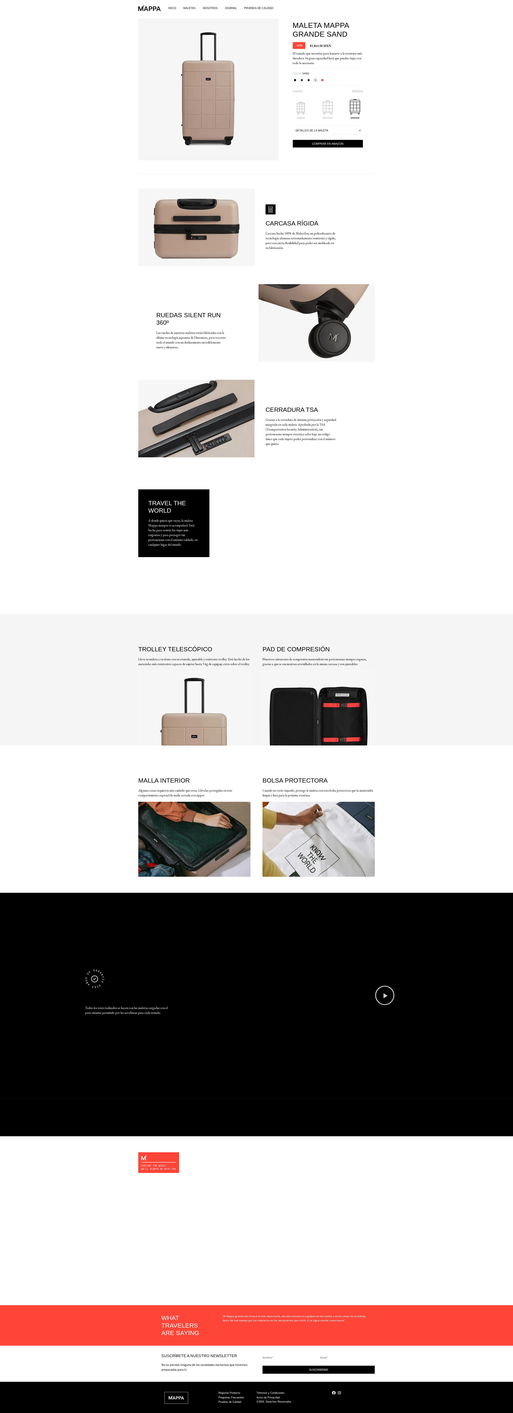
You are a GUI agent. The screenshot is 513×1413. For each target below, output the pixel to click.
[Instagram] (339, 1393)
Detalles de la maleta (312, 130)
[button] (299, 45)
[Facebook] (334, 1393)
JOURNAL (231, 8)
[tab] (328, 130)
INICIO (172, 8)
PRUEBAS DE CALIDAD (258, 8)
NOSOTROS (210, 8)
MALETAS (189, 8)
